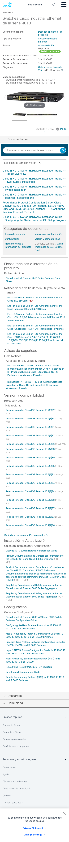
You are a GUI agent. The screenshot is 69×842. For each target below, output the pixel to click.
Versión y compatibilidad (47, 239)
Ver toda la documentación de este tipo (24, 535)
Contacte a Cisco (45, 129)
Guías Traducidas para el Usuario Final (49, 246)
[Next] (63, 97)
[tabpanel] (34, 195)
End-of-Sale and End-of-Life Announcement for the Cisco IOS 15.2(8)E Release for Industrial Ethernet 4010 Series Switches (36, 317)
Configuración (12, 239)
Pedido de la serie (50, 51)
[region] (34, 825)
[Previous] (5, 97)
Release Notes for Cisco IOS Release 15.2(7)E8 (30, 500)
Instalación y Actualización (48, 234)
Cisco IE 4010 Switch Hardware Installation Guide (31, 550)
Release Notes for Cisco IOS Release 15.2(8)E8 (30, 418)
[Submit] (63, 151)
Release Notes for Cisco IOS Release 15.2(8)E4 (30, 483)
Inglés (63, 129)
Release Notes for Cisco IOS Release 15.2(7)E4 (30, 491)
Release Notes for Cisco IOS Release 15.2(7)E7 (30, 508)
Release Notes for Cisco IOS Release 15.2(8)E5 (30, 466)
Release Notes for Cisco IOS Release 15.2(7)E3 (30, 449)
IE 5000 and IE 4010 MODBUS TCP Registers (29, 667)
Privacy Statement (33, 828)
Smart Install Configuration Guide (23, 672)
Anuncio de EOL (46, 45)
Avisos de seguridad (15, 234)
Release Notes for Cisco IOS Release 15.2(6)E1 (30, 427)
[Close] (64, 813)
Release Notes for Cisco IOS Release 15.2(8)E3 (30, 474)
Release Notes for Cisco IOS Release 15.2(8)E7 (30, 435)
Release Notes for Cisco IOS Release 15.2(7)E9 (30, 457)
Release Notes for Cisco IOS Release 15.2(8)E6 (30, 444)
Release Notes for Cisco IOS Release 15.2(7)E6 (30, 525)
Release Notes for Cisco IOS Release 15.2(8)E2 (30, 410)
